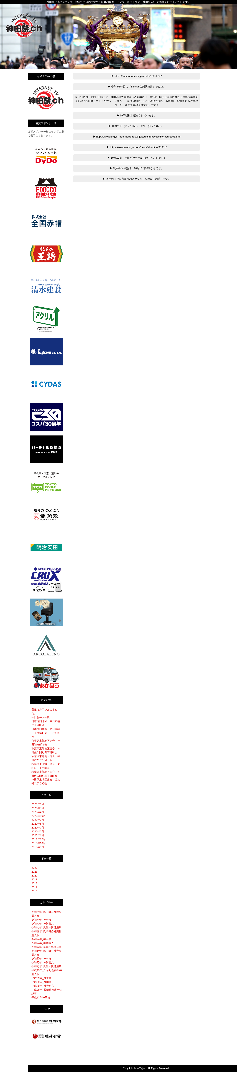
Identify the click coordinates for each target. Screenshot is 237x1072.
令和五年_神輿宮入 (42, 943)
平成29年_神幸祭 (41, 978)
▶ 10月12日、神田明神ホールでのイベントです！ (136, 157)
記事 (34, 993)
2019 (34, 879)
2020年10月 (38, 815)
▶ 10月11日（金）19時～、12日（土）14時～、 (136, 126)
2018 (34, 883)
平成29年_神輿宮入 (42, 985)
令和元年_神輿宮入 (42, 962)
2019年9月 (37, 847)
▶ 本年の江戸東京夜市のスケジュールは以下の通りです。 (137, 178)
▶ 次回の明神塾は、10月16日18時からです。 (136, 168)
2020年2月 (37, 831)
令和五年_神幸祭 (41, 939)
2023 (34, 871)
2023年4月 (37, 812)
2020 (34, 875)
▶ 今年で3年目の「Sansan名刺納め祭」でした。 (137, 86)
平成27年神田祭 (40, 997)
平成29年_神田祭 (41, 981)
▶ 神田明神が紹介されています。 (136, 115)
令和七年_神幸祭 (41, 919)
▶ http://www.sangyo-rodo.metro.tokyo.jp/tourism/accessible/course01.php (137, 136)
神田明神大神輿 (40, 717)
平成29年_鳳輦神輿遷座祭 (46, 989)
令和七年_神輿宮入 (42, 923)
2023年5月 (37, 808)
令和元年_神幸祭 (41, 958)
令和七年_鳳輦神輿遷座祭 (46, 927)
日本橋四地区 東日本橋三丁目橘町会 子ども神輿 (45, 733)
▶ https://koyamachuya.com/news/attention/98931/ (137, 147)
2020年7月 (37, 827)
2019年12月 (38, 839)
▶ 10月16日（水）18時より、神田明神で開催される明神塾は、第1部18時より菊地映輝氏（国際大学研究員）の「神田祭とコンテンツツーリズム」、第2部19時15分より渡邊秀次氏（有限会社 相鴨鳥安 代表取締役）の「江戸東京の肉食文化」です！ (136, 101)
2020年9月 (37, 819)
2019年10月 (38, 843)
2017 (34, 887)
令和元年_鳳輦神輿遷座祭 (46, 966)
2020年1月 (37, 835)
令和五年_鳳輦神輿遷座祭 (46, 946)
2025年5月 (37, 804)
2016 (34, 891)
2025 (34, 867)
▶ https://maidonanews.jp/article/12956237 (136, 75)
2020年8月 (37, 823)
